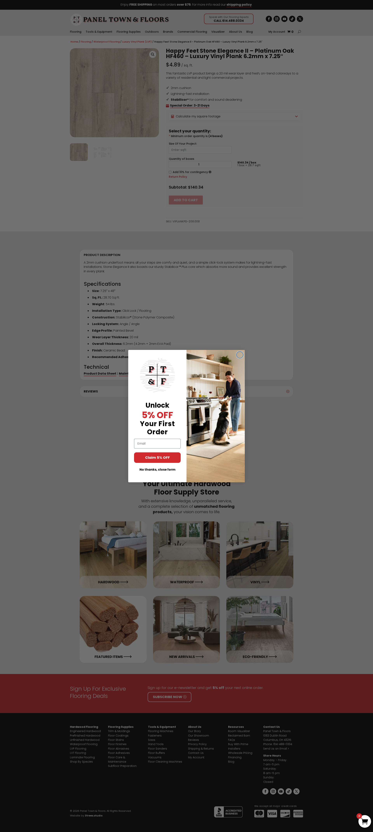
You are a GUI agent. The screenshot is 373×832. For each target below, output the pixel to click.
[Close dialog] (239, 354)
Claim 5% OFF (157, 457)
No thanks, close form (157, 469)
